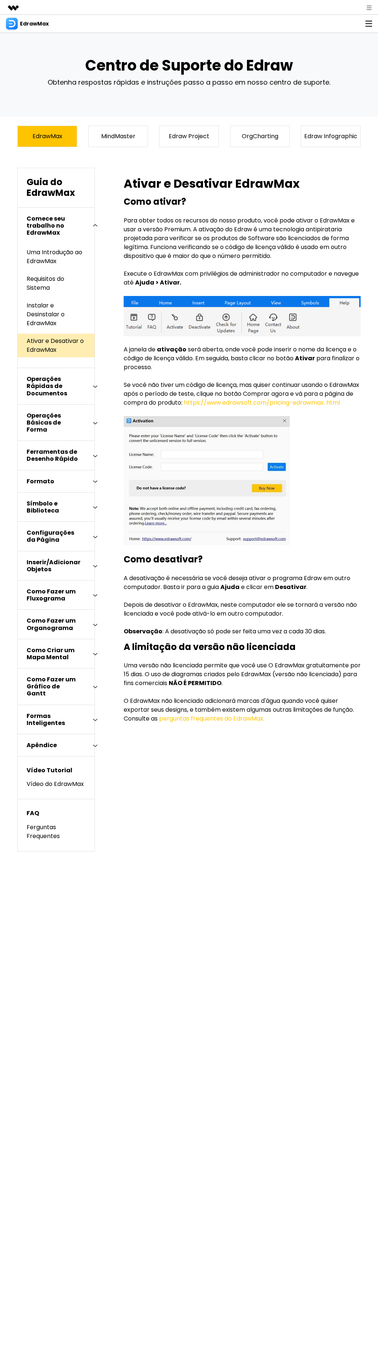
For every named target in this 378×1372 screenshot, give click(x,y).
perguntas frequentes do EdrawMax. (211, 718)
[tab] (56, 225)
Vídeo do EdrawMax (55, 784)
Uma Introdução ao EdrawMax (54, 256)
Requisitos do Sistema (45, 283)
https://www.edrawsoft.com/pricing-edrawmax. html (262, 402)
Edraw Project (189, 136)
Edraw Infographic (330, 136)
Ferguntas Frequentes (43, 831)
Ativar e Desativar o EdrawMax (55, 345)
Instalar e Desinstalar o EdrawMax (46, 314)
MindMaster (118, 136)
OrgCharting (260, 136)
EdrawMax (47, 136)
